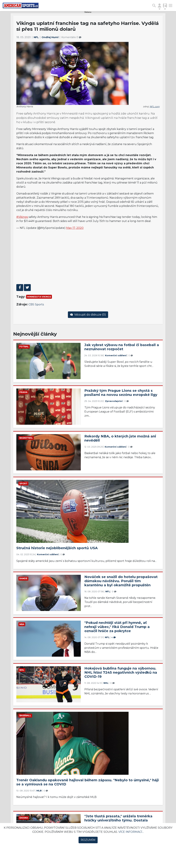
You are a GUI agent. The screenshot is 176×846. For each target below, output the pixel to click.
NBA (21, 624)
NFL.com (155, 106)
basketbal (26, 438)
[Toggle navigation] (170, 5)
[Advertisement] (88, 257)
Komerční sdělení (115, 355)
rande (23, 578)
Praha (23, 392)
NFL (36, 37)
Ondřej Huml (50, 37)
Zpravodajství (113, 401)
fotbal (24, 346)
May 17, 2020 (75, 228)
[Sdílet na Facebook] (19, 287)
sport (23, 483)
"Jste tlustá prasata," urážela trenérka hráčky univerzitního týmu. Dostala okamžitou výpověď (118, 820)
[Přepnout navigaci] (159, 5)
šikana (23, 817)
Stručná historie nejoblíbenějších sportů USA (57, 548)
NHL (21, 670)
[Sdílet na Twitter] (27, 287)
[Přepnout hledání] (154, 5)
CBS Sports (36, 304)
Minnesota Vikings (39, 296)
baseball (25, 715)
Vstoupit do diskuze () (90, 314)
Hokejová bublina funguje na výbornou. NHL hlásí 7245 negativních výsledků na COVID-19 (120, 672)
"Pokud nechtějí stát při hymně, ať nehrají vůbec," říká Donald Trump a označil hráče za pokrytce (117, 627)
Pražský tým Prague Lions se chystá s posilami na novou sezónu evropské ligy (120, 392)
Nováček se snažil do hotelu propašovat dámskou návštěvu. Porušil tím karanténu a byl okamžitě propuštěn (121, 581)
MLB (39, 790)
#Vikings (22, 217)
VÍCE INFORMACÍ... (131, 831)
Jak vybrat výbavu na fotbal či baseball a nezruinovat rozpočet (121, 347)
